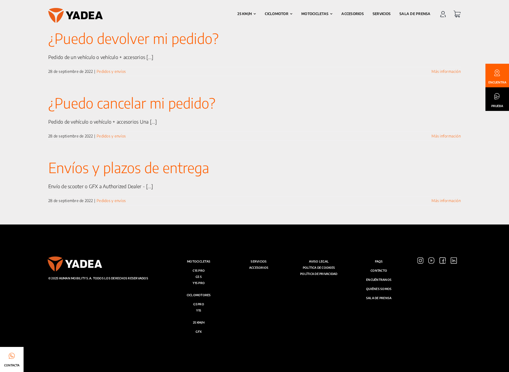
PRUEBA (497, 106)
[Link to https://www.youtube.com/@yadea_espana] (431, 311)
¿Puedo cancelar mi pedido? (131, 103)
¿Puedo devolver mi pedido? (133, 38)
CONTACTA (11, 365)
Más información (446, 71)
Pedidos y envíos (111, 71)
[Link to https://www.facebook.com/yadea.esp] (442, 311)
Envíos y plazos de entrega (128, 167)
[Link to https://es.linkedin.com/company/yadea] (453, 311)
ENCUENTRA (497, 82)
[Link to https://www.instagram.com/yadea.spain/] (420, 311)
